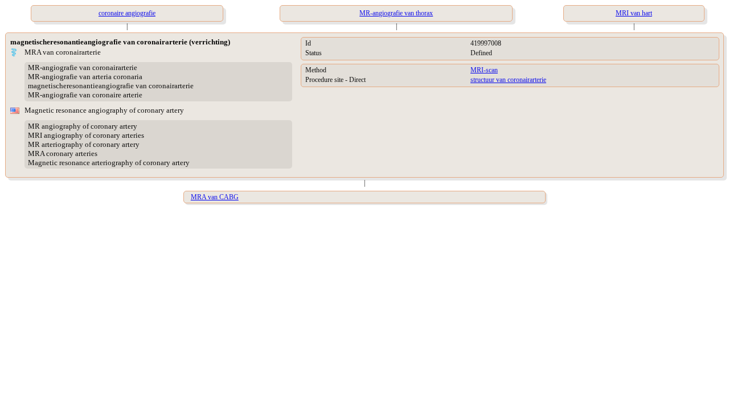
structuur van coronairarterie (508, 80)
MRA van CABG (215, 197)
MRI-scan (484, 70)
